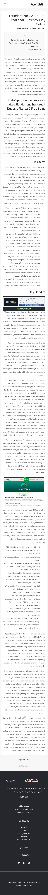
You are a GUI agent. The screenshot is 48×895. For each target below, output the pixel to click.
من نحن (24, 827)
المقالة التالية (24, 766)
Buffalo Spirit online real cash (15, 134)
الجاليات (24, 836)
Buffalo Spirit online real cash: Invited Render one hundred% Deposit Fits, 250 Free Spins (23, 43)
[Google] (29, 863)
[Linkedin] (19, 863)
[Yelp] (24, 863)
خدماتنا (24, 830)
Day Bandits (33, 49)
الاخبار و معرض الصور (24, 839)
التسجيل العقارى (24, 806)
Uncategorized (38, 28)
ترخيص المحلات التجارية (24, 812)
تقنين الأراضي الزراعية (24, 833)
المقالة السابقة (24, 759)
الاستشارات (24, 802)
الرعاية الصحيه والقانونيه (24, 809)
